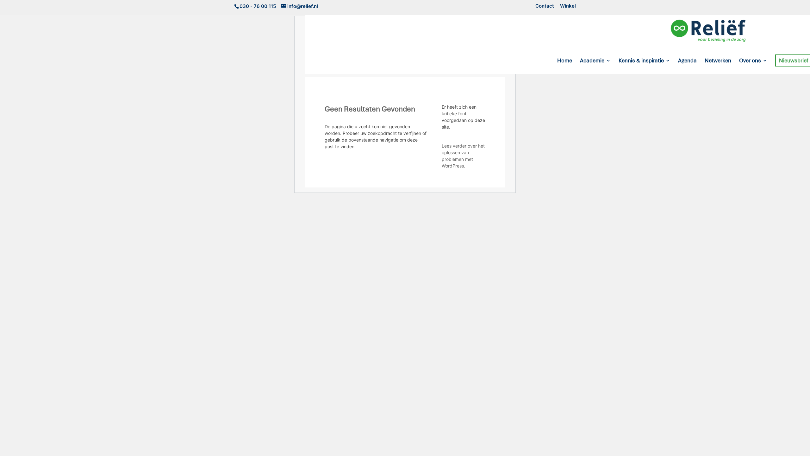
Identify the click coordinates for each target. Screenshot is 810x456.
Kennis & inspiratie (641, 61)
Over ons (750, 61)
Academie (592, 61)
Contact (544, 6)
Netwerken (718, 61)
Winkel (568, 6)
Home (564, 61)
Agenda (687, 61)
